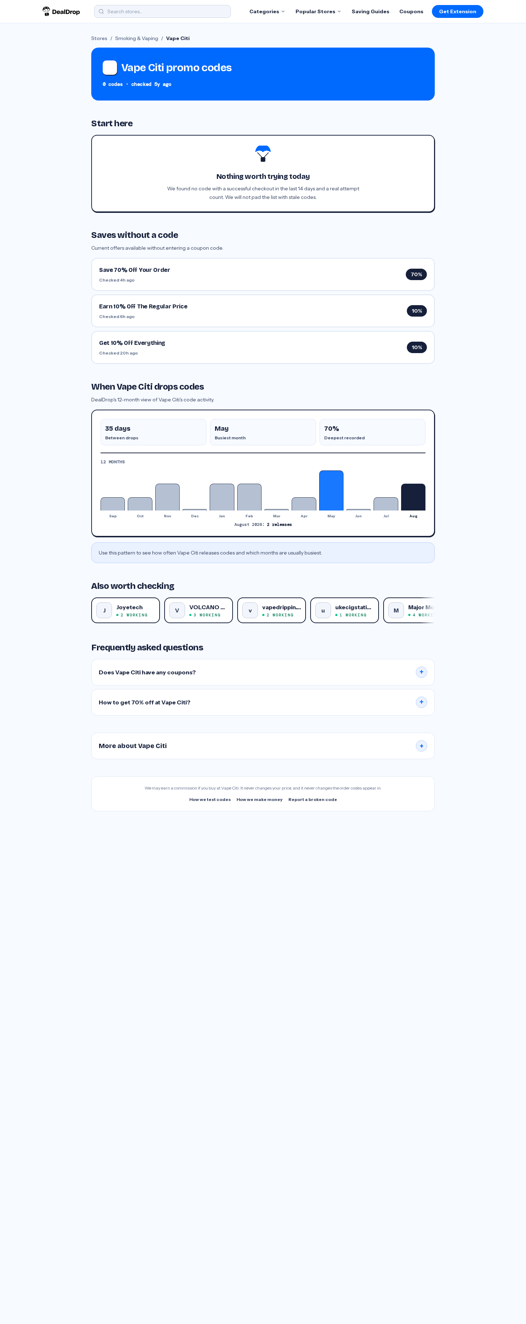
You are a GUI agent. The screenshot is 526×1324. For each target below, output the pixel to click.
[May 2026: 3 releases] (331, 490)
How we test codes (210, 799)
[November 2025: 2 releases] (167, 497)
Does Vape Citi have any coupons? (261, 672)
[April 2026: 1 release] (304, 503)
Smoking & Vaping (136, 38)
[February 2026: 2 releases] (249, 497)
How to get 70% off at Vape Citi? (261, 702)
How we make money (260, 799)
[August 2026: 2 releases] (413, 497)
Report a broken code (312, 799)
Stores (99, 38)
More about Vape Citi (261, 746)
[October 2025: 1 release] (140, 503)
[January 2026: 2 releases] (222, 497)
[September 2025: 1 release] (113, 503)
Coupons (411, 11)
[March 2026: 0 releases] (276, 509)
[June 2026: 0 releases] (358, 509)
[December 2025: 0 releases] (194, 509)
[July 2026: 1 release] (386, 503)
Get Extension (457, 11)
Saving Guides (370, 11)
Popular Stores (315, 11)
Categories (264, 11)
